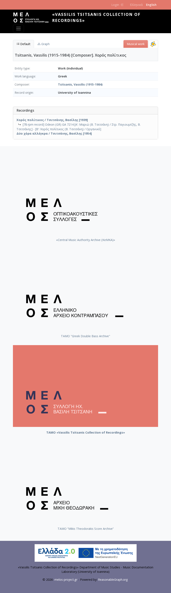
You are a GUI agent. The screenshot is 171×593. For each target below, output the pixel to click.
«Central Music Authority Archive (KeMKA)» (85, 240)
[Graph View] (153, 44)
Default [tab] (24, 44)
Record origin (24, 93)
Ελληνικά (136, 5)
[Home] (32, 17)
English (151, 5)
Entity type (22, 68)
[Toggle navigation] (18, 28)
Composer (22, 84)
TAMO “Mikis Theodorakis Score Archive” (86, 529)
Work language (25, 76)
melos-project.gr (65, 580)
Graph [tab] (45, 44)
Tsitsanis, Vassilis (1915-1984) (80, 84)
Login (115, 5)
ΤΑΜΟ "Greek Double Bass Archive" (85, 336)
